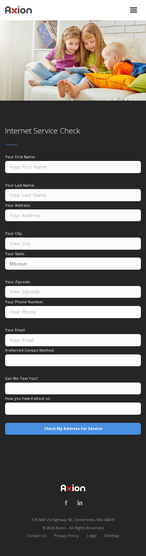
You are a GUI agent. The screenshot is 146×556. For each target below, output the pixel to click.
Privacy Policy (66, 535)
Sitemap (111, 535)
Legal (91, 535)
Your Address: (18, 205)
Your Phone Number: (24, 301)
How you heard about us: (28, 398)
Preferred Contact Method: (30, 350)
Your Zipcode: (18, 281)
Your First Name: (20, 156)
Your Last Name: (20, 185)
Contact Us (36, 535)
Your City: (14, 233)
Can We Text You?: (21, 378)
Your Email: (15, 329)
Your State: (15, 253)
